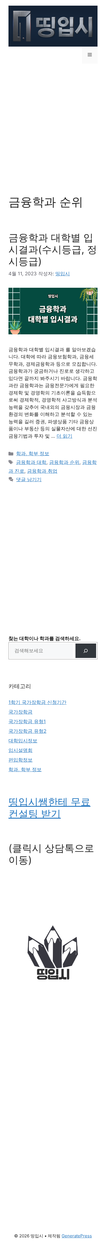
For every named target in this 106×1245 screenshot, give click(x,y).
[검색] (85, 651)
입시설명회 (20, 750)
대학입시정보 (22, 740)
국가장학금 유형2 (27, 731)
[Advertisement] (53, 125)
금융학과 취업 (42, 471)
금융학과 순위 (64, 462)
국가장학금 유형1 (27, 721)
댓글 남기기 (29, 479)
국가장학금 (20, 712)
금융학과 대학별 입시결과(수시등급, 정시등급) (52, 249)
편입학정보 (20, 760)
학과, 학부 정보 (32, 453)
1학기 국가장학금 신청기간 (37, 702)
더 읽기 (64, 436)
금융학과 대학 (31, 462)
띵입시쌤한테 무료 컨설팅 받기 (49, 807)
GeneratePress (77, 1236)
